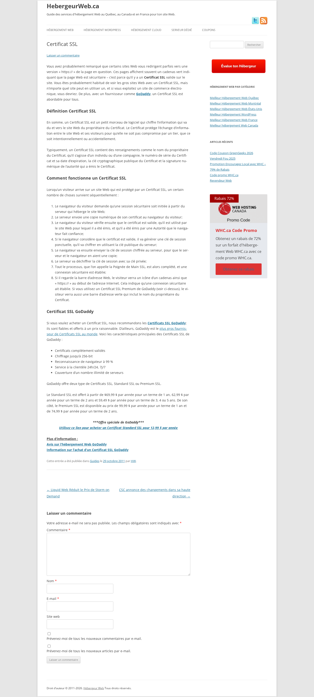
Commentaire (58, 530)
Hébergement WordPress (102, 30)
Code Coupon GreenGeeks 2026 (231, 153)
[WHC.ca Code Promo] (238, 208)
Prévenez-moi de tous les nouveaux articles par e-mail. (89, 651)
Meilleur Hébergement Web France (233, 120)
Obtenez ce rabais (238, 269)
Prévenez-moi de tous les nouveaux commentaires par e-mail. (94, 638)
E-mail (53, 598)
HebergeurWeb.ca (73, 6)
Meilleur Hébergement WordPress (233, 114)
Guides (94, 461)
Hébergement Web (60, 30)
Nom (52, 581)
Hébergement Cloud (146, 30)
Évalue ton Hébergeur (238, 66)
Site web (53, 616)
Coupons (208, 30)
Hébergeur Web (93, 688)
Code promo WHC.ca (224, 175)
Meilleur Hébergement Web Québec (234, 98)
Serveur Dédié (181, 30)
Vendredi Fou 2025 (222, 158)
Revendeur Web (221, 180)
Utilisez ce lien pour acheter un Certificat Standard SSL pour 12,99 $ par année (118, 428)
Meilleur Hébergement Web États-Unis (236, 109)
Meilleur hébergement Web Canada (234, 125)
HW (133, 461)
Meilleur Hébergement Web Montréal (235, 103)
